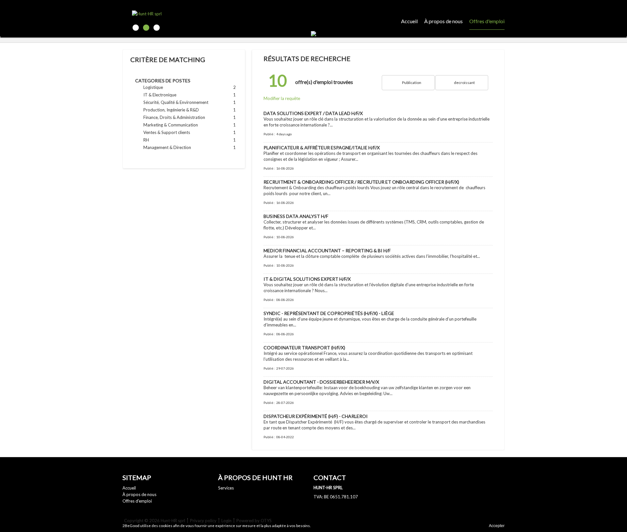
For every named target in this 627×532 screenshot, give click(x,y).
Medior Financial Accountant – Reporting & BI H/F (327, 250)
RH (178, 139)
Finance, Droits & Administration (178, 117)
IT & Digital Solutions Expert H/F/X (307, 279)
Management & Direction (178, 147)
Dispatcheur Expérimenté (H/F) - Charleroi (316, 416)
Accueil (409, 21)
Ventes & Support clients (178, 132)
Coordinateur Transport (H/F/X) (304, 347)
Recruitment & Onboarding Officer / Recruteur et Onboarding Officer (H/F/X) (361, 182)
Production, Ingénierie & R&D (178, 109)
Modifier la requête (282, 98)
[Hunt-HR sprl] (168, 13)
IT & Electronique (178, 94)
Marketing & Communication (178, 124)
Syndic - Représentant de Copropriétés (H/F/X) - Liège (329, 313)
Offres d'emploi (487, 21)
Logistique (178, 87)
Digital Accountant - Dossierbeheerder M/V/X (321, 382)
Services (226, 487)
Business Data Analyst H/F (296, 216)
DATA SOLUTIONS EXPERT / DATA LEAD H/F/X (313, 113)
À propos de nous (443, 21)
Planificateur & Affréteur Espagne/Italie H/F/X (322, 147)
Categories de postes (162, 80)
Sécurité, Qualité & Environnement (178, 102)
